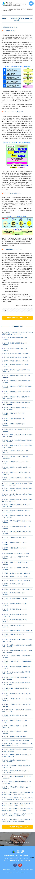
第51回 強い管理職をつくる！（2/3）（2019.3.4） (18, 589)
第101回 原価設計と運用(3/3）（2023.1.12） (17, 353)
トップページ (5, 9)
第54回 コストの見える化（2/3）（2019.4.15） (17, 576)
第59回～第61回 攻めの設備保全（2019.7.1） (17, 553)
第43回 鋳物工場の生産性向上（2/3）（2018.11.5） (18, 630)
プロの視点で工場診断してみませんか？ (17, 317)
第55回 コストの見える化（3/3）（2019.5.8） (17, 573)
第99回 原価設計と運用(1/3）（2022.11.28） (17, 361)
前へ (6, 310)
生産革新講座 (17, 9)
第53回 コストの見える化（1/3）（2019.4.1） (17, 580)
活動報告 (11, 9)
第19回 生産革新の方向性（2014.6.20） (15, 736)
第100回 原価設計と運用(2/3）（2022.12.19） (17, 357)
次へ (29, 310)
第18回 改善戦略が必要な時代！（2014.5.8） (17, 740)
